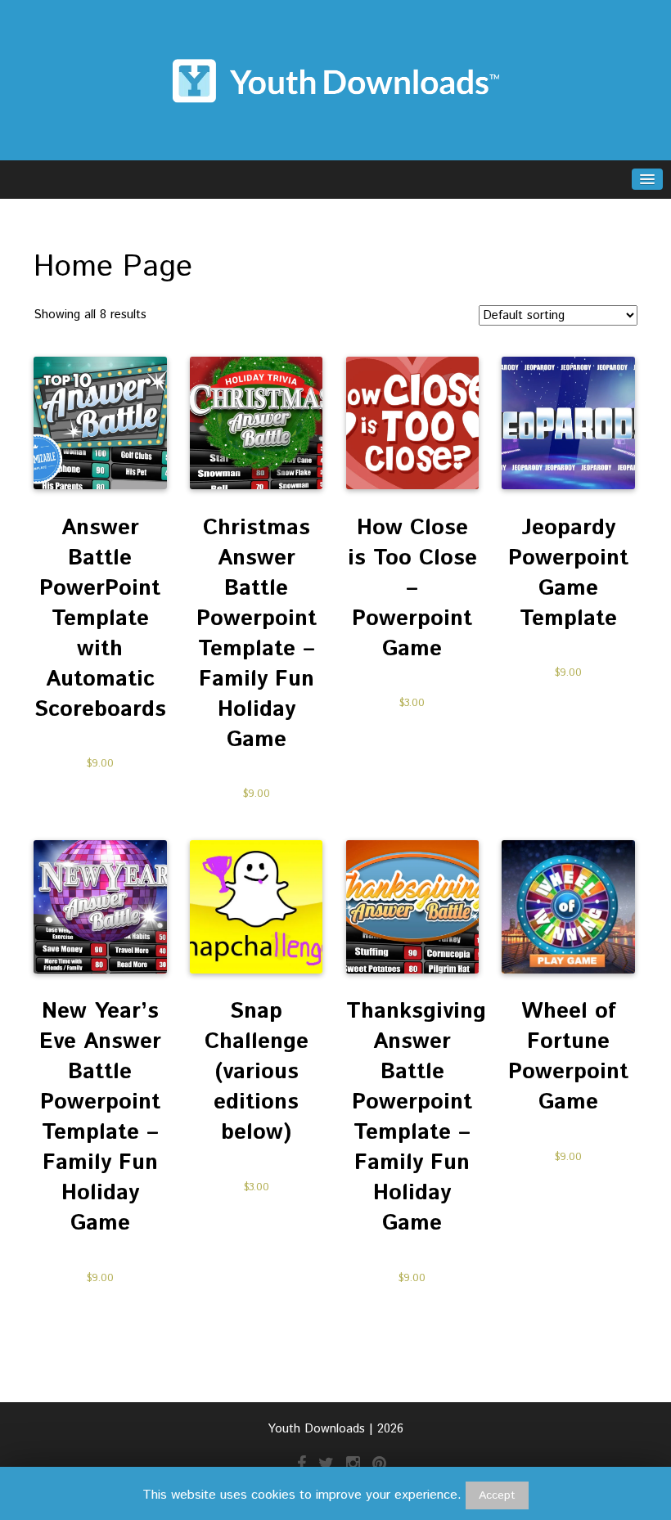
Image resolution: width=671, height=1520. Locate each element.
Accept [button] (497, 1495)
